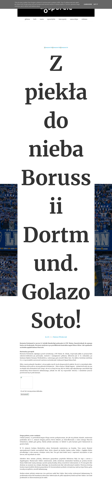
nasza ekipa (74, 19)
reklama (84, 19)
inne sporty (62, 19)
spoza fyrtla (51, 19)
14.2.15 (47, 337)
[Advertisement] (56, 33)
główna (27, 19)
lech (34, 19)
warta (42, 19)
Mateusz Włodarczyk (60, 337)
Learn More (88, 4)
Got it (96, 4)
